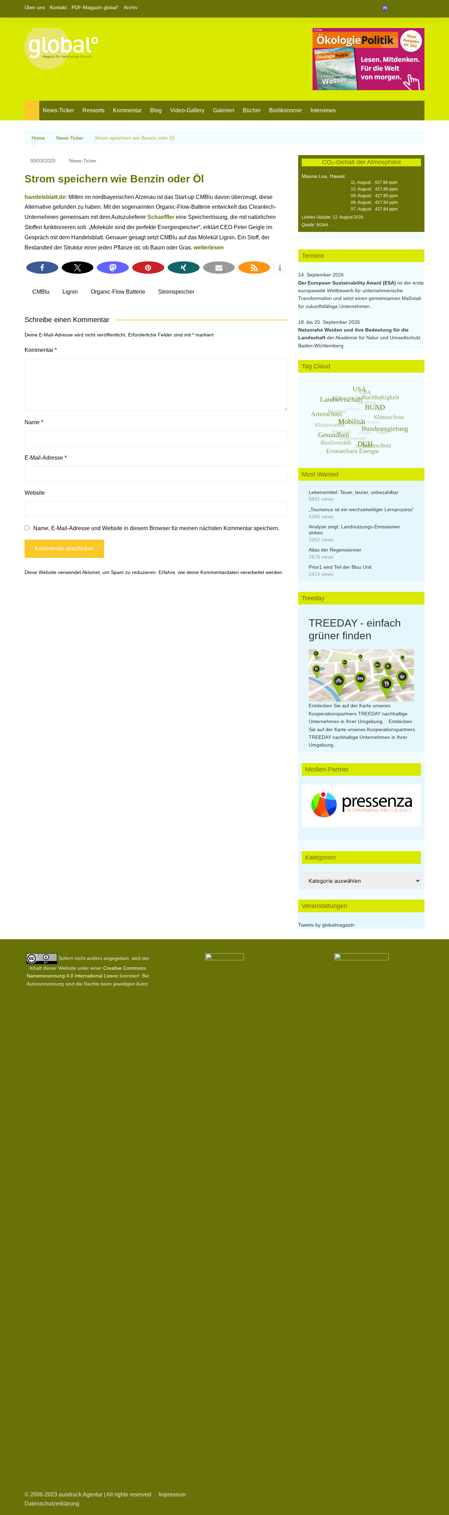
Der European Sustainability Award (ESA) (347, 283)
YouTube (419, 9)
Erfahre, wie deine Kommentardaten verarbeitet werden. (221, 572)
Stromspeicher (176, 292)
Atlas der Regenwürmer (335, 550)
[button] (42, 267)
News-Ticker (58, 110)
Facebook (395, 9)
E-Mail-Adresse (46, 458)
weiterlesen (209, 248)
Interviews (323, 110)
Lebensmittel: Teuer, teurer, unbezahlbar (353, 492)
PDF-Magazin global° (95, 7)
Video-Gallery (187, 110)
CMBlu (40, 292)
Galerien (223, 110)
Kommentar (127, 110)
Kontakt (58, 7)
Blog (156, 110)
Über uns (35, 7)
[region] (361, 806)
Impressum (172, 1494)
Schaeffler (160, 217)
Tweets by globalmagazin (326, 925)
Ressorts (93, 110)
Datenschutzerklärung (52, 1504)
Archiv (131, 7)
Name (34, 422)
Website (35, 493)
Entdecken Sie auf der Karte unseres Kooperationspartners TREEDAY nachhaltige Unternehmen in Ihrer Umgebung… (358, 713)
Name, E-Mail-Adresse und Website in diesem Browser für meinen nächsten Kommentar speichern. (156, 528)
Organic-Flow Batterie (118, 292)
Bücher (252, 110)
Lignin (70, 292)
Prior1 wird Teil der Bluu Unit (340, 567)
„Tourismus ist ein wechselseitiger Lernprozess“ (361, 509)
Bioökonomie (285, 110)
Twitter (407, 9)
